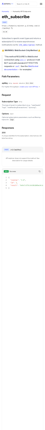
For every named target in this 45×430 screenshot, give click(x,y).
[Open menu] (41, 4)
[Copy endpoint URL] (12, 28)
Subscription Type (10, 102)
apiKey (5, 83)
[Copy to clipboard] (39, 171)
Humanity (5, 11)
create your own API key (29, 87)
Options (5, 114)
